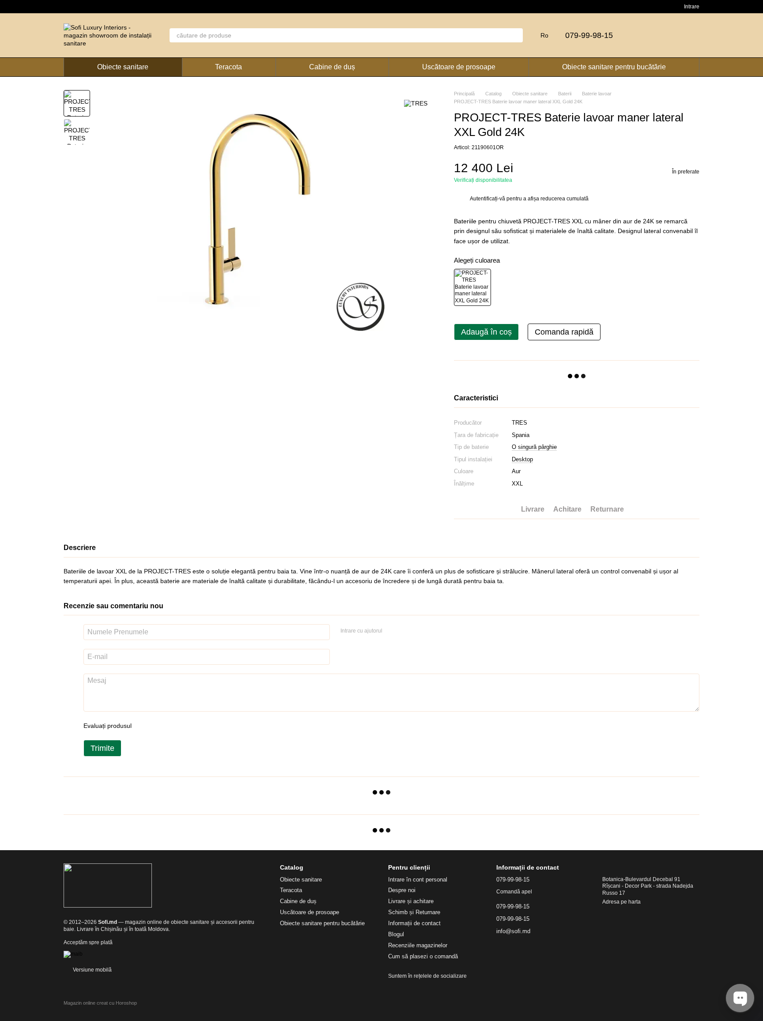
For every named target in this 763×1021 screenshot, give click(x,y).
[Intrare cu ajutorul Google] (406, 630)
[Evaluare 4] (188, 725)
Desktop (522, 459)
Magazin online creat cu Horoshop (100, 1003)
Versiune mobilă (92, 970)
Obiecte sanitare (122, 67)
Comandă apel (514, 892)
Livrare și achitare (411, 901)
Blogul (396, 934)
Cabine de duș (332, 67)
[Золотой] (472, 287)
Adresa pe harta (621, 902)
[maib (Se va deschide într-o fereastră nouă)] (73, 954)
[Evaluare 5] (203, 725)
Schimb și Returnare (414, 912)
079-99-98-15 (589, 35)
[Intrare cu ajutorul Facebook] (392, 630)
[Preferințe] (669, 35)
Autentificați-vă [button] (488, 199)
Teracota (228, 67)
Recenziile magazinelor (417, 945)
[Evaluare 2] (160, 725)
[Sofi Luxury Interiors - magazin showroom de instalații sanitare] (108, 885)
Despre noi (401, 890)
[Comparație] (646, 35)
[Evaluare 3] (174, 725)
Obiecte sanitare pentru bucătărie (614, 67)
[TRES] (416, 103)
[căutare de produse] (516, 35)
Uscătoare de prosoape (458, 67)
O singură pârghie (534, 447)
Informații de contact (414, 923)
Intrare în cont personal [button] (417, 879)
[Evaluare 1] (146, 725)
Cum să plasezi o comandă (423, 956)
